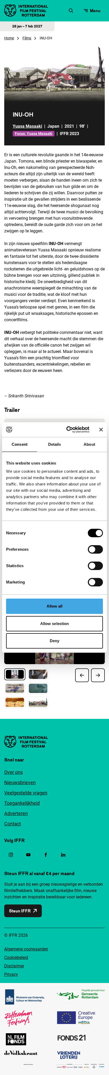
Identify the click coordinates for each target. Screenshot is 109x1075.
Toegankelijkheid (22, 803)
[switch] (95, 549)
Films (26, 38)
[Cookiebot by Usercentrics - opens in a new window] (67, 429)
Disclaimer (14, 965)
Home (9, 38)
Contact (12, 823)
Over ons (13, 772)
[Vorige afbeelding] (82, 675)
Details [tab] (54, 444)
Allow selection (54, 623)
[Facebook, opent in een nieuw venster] (45, 854)
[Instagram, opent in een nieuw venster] (10, 854)
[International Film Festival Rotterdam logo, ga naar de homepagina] (26, 10)
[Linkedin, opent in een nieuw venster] (63, 854)
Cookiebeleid (16, 957)
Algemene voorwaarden (26, 949)
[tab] (14, 674)
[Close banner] (101, 429)
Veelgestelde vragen (25, 793)
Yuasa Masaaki (27, 126)
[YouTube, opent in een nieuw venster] (28, 854)
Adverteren (16, 813)
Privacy (11, 974)
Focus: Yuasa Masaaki (33, 133)
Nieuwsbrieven (20, 782)
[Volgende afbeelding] (98, 675)
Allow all (55, 606)
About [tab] (89, 444)
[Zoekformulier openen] (71, 10)
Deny (54, 640)
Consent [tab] (20, 444)
